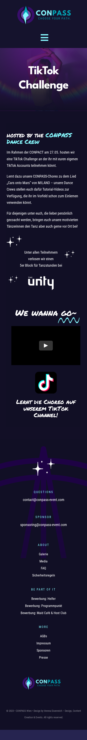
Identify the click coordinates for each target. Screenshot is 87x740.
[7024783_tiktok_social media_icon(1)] (46, 373)
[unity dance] (41, 275)
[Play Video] (46, 345)
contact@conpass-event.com (43, 500)
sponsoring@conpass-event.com (43, 525)
